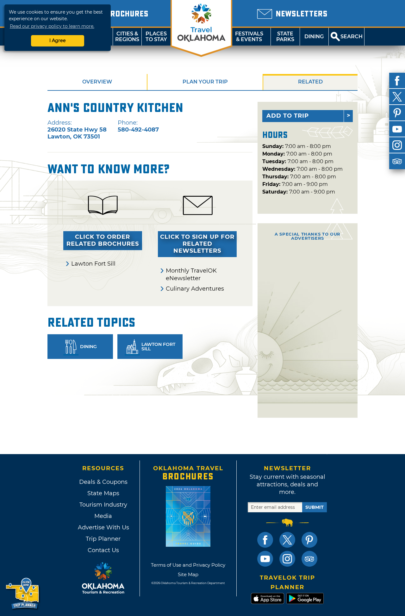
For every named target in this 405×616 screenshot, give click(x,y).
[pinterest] (397, 113)
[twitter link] (287, 540)
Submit (314, 507)
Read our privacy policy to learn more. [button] (52, 26)
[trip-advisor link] (309, 559)
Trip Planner (103, 538)
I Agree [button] (57, 40)
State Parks (285, 36)
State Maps (103, 493)
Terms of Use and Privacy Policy (188, 565)
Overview (97, 82)
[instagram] (397, 145)
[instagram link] (287, 559)
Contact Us (103, 550)
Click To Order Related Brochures (102, 240)
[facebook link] (265, 540)
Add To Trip (287, 115)
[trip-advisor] (397, 161)
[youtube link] (265, 559)
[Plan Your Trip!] (23, 593)
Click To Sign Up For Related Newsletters (197, 243)
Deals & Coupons (103, 481)
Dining (314, 37)
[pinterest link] (309, 540)
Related (310, 82)
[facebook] (397, 81)
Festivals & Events (249, 36)
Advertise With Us (103, 527)
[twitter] (397, 97)
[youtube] (397, 129)
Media (103, 516)
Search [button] (351, 37)
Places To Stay (156, 36)
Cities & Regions (127, 36)
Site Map (188, 574)
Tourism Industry (103, 504)
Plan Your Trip (205, 82)
